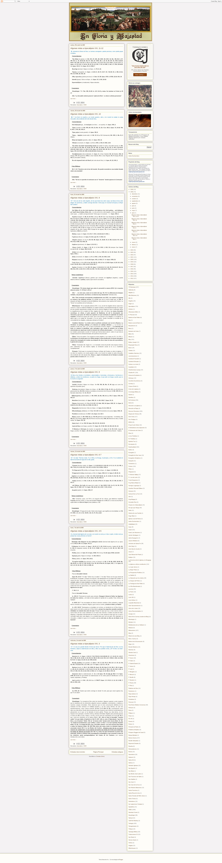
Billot (130, 334)
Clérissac (131, 378)
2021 (132, 257)
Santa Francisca (133, 790)
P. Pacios (131, 683)
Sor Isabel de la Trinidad (135, 804)
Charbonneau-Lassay (134, 370)
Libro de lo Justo (133, 608)
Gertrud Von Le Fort (134, 494)
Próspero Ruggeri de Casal (136, 732)
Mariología (131, 619)
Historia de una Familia (135, 513)
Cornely (131, 383)
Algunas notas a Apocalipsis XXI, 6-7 (85, 455)
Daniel (130, 394)
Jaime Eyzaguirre (133, 538)
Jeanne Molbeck (133, 540)
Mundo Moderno (133, 647)
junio (133, 208)
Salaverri (131, 757)
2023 (132, 252)
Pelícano (131, 707)
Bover (130, 347)
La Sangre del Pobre (134, 580)
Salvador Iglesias (133, 765)
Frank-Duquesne (133, 480)
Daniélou (131, 397)
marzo (134, 242)
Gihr (130, 496)
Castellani (131, 367)
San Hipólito (132, 779)
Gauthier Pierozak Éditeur (136, 488)
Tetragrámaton (133, 826)
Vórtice (130, 842)
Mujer (130, 644)
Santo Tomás (132, 798)
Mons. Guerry (132, 638)
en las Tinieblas (133, 436)
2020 (132, 259)
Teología (131, 823)
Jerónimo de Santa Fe (135, 543)
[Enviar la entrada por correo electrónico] (74, 102)
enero (133, 247)
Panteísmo (131, 691)
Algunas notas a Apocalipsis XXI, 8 (85, 372)
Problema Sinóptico (134, 729)
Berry (130, 328)
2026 (132, 189)
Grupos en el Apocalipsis (135, 505)
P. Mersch (131, 674)
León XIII (131, 597)
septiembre (135, 201)
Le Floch (131, 591)
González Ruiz (132, 502)
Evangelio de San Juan (135, 455)
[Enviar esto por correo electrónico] (77, 102)
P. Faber (131, 660)
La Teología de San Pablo (136, 583)
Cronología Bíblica (134, 392)
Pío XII (130, 718)
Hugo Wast (132, 516)
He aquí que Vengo (134, 507)
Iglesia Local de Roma (135, 518)
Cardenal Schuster (134, 361)
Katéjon (131, 557)
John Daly (131, 546)
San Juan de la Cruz (134, 784)
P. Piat (130, 685)
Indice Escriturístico (134, 156)
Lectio (130, 594)
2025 (132, 191)
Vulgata (131, 845)
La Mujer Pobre (133, 569)
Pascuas (131, 702)
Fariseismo (132, 463)
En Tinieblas (132, 438)
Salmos (131, 762)
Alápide (131, 292)
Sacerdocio (132, 754)
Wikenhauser (132, 848)
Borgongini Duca (133, 345)
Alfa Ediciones (132, 295)
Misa (130, 633)
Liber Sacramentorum (134, 605)
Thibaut (131, 829)
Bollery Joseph (133, 342)
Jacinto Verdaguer (133, 535)
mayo (133, 210)
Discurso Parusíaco (134, 411)
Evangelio (131, 452)
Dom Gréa (131, 416)
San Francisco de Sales (135, 776)
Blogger (121, 859)
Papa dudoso (132, 694)
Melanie (131, 627)
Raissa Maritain (133, 735)
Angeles (131, 301)
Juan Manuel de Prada (135, 554)
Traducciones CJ (133, 834)
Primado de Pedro (133, 727)
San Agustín (132, 768)
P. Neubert (131, 680)
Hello (130, 510)
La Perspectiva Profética (135, 572)
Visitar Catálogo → (140, 74)
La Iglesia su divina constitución (137, 564)
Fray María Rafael (133, 482)
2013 (132, 276)
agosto (134, 203)
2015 (132, 271)
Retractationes (132, 749)
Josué (130, 551)
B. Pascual (131, 314)
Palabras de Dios (133, 688)
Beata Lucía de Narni (134, 323)
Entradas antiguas (117, 752)
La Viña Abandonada (134, 586)
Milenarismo (132, 630)
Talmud (131, 818)
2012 (132, 278)
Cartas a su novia (133, 364)
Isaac (130, 527)
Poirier (130, 724)
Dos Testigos (132, 419)
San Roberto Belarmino (135, 787)
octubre (134, 198)
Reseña (131, 746)
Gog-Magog (132, 499)
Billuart (130, 336)
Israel (130, 529)
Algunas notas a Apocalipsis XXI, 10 (85, 114)
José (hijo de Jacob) (134, 549)
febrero (134, 244)
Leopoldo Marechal (134, 602)
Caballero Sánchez (134, 353)
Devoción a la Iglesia (134, 405)
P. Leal (130, 669)
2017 (132, 266)
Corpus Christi (132, 386)
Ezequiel (131, 460)
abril (133, 213)
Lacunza (131, 589)
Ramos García (132, 738)
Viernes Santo (132, 840)
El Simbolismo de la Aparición (137, 427)
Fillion (130, 469)
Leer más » (73, 98)
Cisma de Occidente (134, 375)
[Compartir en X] (80, 102)
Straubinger (132, 815)
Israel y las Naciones (134, 532)
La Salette (131, 575)
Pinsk (130, 716)
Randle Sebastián (133, 740)
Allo (130, 298)
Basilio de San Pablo (134, 317)
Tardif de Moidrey (133, 820)
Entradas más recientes (77, 752)
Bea (130, 320)
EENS (130, 422)
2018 (132, 264)
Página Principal (98, 752)
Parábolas (131, 699)
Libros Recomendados (135, 611)
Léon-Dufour (132, 600)
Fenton (130, 466)
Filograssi (131, 471)
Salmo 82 (131, 760)
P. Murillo (131, 677)
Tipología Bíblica (133, 831)
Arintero (131, 309)
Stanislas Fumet (133, 812)
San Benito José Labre (135, 773)
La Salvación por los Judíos (136, 578)
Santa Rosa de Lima (134, 793)
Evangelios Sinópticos (134, 458)
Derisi (130, 403)
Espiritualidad (132, 447)
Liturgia (131, 614)
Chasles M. (132, 372)
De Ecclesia (132, 400)
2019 (132, 261)
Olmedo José (132, 652)
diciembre (135, 194)
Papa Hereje (132, 696)
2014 (132, 273)
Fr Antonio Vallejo (133, 474)
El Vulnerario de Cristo (135, 430)
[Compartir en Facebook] (82, 102)
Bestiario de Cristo (134, 331)
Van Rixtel (131, 837)
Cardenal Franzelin (134, 358)
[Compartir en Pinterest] (84, 102)
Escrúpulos (132, 444)
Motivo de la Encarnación (135, 641)
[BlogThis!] (79, 102)
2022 (132, 254)
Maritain (131, 622)
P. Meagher (132, 671)
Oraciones (131, 655)
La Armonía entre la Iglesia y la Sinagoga (140, 560)
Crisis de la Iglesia (133, 389)
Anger (130, 303)
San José (131, 782)
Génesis (131, 491)
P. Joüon (131, 666)
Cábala (130, 350)
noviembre (135, 196)
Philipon (131, 713)
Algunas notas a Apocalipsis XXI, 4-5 (85, 531)
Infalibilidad (132, 524)
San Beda (131, 771)
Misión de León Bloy (134, 636)
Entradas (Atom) (100, 756)
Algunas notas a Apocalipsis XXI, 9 (85, 198)
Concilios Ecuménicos (134, 381)
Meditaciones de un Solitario (136, 625)
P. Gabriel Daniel (133, 663)
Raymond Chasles (134, 743)
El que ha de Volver (134, 425)
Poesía (130, 721)
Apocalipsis (80, 105)
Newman (131, 649)
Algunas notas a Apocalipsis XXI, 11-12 (86, 48)
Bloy (130, 339)
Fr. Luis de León (133, 477)
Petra (130, 710)
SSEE (85, 105)
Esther (130, 449)
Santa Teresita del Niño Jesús (137, 795)
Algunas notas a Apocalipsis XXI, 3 (85, 644)
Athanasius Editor (133, 312)
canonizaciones (133, 356)
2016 (132, 269)
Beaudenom (132, 325)
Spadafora (131, 807)
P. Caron (131, 658)
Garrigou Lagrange (134, 485)
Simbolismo (132, 801)
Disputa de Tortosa (134, 414)
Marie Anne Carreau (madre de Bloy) (139, 616)
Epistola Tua (132, 441)
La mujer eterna (133, 567)
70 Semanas (132, 287)
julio (133, 205)
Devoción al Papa (133, 408)
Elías (130, 433)
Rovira (130, 751)
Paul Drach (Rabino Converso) (137, 705)
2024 (132, 250)
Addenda (131, 290)
